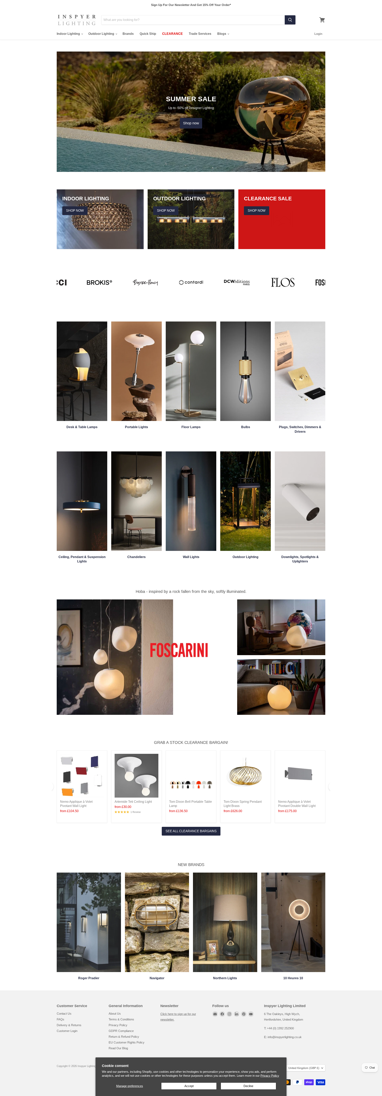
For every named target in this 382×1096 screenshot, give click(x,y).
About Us (115, 1013)
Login (318, 33)
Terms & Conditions (121, 1019)
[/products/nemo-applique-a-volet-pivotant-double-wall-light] (300, 776)
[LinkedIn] (236, 1014)
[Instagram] (229, 1014)
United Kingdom (303, 1068)
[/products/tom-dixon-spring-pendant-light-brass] (245, 776)
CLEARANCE (172, 33)
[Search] (290, 19)
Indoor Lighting (69, 33)
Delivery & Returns (69, 1025)
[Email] (215, 1014)
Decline (248, 1086)
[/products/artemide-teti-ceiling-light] (136, 776)
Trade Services (200, 33)
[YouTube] (251, 1014)
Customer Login (67, 1031)
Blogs (222, 33)
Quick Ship (148, 33)
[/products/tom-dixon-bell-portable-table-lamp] (191, 776)
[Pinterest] (244, 1014)
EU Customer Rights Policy (126, 1042)
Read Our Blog (118, 1048)
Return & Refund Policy (124, 1036)
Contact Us (64, 1013)
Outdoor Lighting (101, 33)
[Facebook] (222, 1014)
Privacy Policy (269, 1075)
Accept (189, 1086)
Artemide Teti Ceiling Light (133, 801)
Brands (128, 33)
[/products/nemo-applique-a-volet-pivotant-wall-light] (82, 776)
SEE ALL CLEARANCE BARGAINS (191, 831)
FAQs (60, 1019)
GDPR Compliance (121, 1031)
